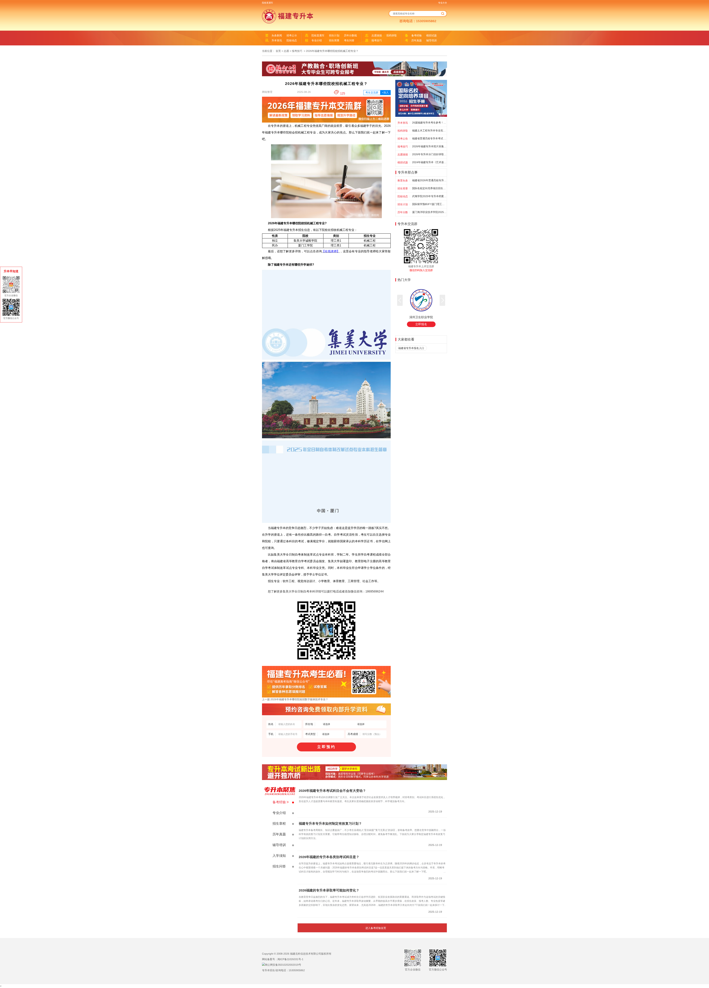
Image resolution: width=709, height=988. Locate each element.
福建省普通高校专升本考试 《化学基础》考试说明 (429, 138)
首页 (278, 50)
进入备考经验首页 (375, 928)
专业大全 (442, 2)
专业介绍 (316, 40)
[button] (400, 300)
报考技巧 (376, 40)
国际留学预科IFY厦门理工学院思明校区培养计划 (429, 204)
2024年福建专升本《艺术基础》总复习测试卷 (429, 162)
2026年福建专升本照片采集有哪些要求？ (429, 146)
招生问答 (279, 866)
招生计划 (334, 35)
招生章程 (279, 823)
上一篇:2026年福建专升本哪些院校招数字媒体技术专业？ (295, 699)
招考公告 (403, 138)
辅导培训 (431, 40)
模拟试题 (431, 35)
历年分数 (403, 212)
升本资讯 (277, 40)
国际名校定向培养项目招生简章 (429, 188)
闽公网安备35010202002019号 (283, 964)
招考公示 (292, 35)
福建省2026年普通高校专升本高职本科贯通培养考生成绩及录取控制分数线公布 (429, 180)
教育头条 (403, 180)
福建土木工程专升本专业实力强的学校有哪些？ (429, 130)
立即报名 (421, 324)
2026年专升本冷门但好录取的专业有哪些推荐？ (429, 154)
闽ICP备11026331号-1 (290, 959)
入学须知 (279, 856)
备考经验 (416, 35)
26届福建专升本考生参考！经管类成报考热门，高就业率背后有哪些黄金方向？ (429, 122)
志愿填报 (376, 35)
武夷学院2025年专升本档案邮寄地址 (429, 196)
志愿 (286, 50)
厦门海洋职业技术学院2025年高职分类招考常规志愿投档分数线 (429, 212)
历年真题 (416, 40)
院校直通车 (267, 2)
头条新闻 (277, 35)
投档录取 (391, 35)
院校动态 (292, 40)
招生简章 (334, 40)
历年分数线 (350, 35)
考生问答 (349, 40)
